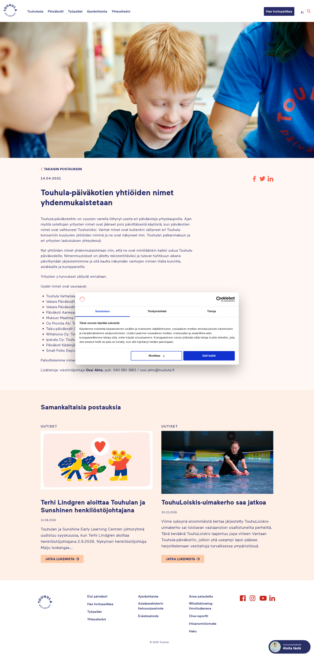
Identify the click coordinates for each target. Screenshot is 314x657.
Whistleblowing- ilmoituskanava (201, 605)
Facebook (243, 596)
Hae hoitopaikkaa (279, 11)
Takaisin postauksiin (63, 169)
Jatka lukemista (60, 559)
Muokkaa (154, 355)
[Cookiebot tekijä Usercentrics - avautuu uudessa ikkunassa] (219, 299)
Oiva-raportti (198, 616)
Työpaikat (75, 11)
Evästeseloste (148, 616)
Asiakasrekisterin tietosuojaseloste (151, 605)
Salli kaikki (209, 355)
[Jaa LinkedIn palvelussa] (270, 180)
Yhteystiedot (121, 11)
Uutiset (49, 426)
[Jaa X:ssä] (262, 180)
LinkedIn (272, 596)
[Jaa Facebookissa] (254, 180)
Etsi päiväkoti (97, 596)
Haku (193, 631)
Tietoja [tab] (211, 311)
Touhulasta (35, 11)
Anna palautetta (201, 596)
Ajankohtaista (97, 11)
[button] (62, 559)
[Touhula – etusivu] (14, 11)
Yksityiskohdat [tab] (157, 311)
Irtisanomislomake (202, 623)
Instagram (253, 596)
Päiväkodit (56, 11)
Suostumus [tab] (102, 311)
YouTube (262, 596)
